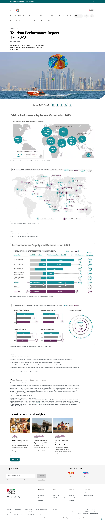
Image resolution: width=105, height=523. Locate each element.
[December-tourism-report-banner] (63, 425)
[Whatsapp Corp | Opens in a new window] (53, 105)
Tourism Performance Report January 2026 (40, 441)
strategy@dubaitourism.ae (39, 403)
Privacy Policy (80, 513)
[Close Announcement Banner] (94, 2)
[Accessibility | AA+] (86, 16)
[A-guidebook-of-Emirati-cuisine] (20, 425)
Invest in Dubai (20, 5)
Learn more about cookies (19, 520)
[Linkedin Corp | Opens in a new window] (57, 105)
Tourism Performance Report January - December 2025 (61, 442)
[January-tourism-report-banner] (42, 425)
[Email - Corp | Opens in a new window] (70, 105)
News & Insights (60, 16)
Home (11, 16)
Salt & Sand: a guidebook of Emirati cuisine (20, 441)
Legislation (51, 16)
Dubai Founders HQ (36, 5)
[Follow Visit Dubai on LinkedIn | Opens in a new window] (8, 497)
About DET (18, 16)
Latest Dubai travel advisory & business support (22, 2)
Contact (69, 16)
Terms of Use (41, 480)
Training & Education (41, 16)
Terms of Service (90, 513)
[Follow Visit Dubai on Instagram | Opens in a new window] (15, 497)
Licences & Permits (28, 16)
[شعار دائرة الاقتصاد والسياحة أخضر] (91, 10)
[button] (99, 519)
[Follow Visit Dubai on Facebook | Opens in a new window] (12, 497)
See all (14, 459)
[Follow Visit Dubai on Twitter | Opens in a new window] (19, 497)
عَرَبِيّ (92, 16)
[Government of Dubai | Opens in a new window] (15, 10)
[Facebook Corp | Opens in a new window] (61, 105)
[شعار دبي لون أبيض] (11, 491)
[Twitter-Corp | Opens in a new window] (66, 105)
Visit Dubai (13, 5)
